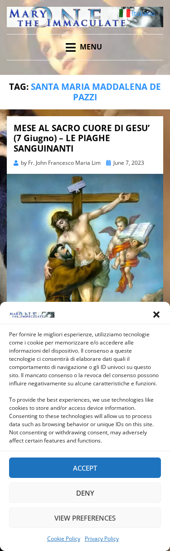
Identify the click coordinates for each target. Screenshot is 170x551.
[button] (156, 314)
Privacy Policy (102, 538)
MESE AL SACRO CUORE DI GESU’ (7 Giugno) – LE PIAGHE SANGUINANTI (82, 138)
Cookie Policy (63, 538)
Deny (85, 492)
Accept (85, 467)
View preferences (85, 517)
